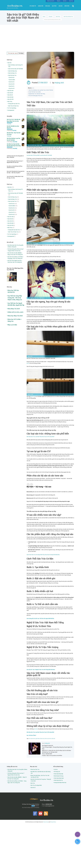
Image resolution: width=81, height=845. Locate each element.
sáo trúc (46, 738)
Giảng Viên (40, 6)
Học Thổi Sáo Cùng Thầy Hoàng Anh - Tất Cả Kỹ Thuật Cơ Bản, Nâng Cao (15, 297)
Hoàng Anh (59, 83)
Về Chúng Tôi (33, 6)
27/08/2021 (43, 83)
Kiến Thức (66, 6)
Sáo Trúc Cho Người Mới (36, 785)
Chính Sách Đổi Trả (58, 780)
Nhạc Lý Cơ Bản (12, 325)
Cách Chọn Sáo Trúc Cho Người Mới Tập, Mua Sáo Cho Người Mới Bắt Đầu (43, 554)
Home (44, 16)
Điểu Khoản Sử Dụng (58, 776)
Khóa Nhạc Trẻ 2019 (14, 309)
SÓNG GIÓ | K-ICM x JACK (15, 312)
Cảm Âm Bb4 (12, 79)
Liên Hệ (55, 769)
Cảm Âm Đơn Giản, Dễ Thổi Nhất (15, 68)
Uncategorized (11, 110)
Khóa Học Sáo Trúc (35, 769)
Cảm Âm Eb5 (10, 97)
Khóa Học (47, 6)
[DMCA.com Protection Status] (35, 805)
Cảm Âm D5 (11, 84)
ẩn (33, 88)
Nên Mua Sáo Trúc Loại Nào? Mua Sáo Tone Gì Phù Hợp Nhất (40, 732)
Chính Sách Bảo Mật (58, 773)
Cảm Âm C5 (11, 81)
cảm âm (35, 728)
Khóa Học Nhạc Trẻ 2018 (15, 316)
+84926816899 (48, 804)
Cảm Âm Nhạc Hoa (12, 71)
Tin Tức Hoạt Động (12, 108)
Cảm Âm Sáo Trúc (12, 75)
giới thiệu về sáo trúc (40, 738)
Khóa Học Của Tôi (50, 0)
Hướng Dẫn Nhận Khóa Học (60, 782)
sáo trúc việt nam (51, 738)
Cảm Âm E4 (10, 95)
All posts (50, 16)
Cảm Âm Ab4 (10, 90)
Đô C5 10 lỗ (33, 396)
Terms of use (45, 821)
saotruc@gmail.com (49, 805)
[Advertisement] (40, 40)
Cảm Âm (64, 0)
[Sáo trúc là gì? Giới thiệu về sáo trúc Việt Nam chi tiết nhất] (50, 65)
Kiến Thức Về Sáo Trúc (68, 16)
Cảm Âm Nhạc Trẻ (12, 73)
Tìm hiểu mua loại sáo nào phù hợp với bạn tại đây (41, 430)
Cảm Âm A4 (11, 77)
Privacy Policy (53, 821)
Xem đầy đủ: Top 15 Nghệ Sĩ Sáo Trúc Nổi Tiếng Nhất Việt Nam (41, 669)
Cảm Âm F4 (11, 86)
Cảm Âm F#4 (10, 99)
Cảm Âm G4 (11, 88)
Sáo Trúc (71, 0)
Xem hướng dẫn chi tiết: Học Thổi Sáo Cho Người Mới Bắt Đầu (40, 618)
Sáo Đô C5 (33, 787)
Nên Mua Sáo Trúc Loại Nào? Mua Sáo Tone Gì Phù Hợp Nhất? (40, 436)
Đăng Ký (58, 0)
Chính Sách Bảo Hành (59, 778)
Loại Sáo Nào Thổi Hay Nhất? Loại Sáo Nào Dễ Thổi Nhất (39, 155)
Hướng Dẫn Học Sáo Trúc (14, 103)
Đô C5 (28, 363)
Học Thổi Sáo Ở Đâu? (31, 735)
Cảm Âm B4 (10, 92)
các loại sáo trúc (32, 738)
